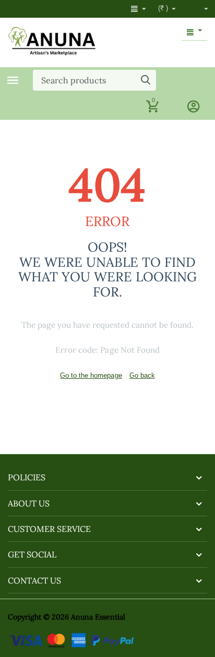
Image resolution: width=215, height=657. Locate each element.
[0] (152, 111)
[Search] (145, 80)
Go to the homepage (91, 375)
